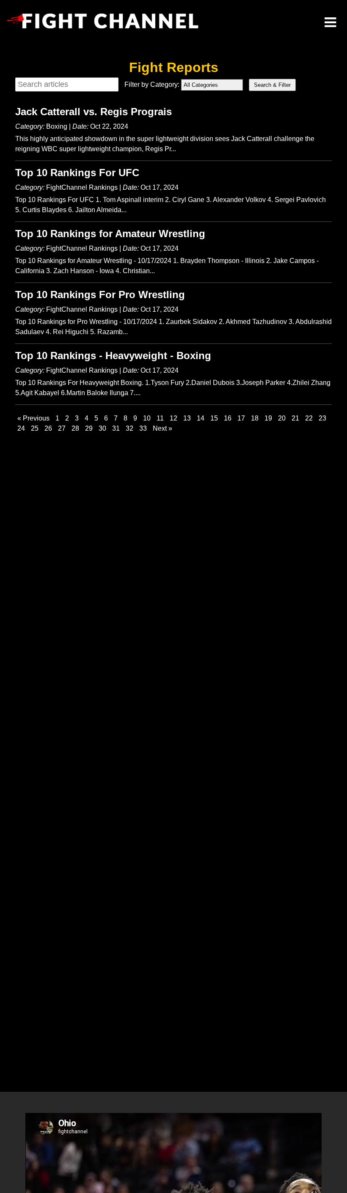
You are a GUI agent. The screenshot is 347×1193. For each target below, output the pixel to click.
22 (309, 418)
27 (62, 428)
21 (295, 418)
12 (173, 418)
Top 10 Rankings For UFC (77, 172)
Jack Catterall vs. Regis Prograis (93, 111)
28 (75, 428)
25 (35, 428)
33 (143, 428)
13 (187, 418)
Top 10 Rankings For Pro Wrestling (100, 294)
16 (227, 418)
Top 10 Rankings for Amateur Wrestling (110, 233)
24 (21, 428)
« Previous (33, 418)
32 (129, 428)
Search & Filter (272, 85)
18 (255, 418)
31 (116, 428)
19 (268, 418)
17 (241, 418)
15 (214, 418)
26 (48, 428)
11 (160, 418)
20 (282, 418)
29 (89, 428)
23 (322, 418)
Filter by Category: (151, 84)
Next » (162, 428)
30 (102, 428)
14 (200, 418)
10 (147, 418)
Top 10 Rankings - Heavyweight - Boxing (113, 355)
